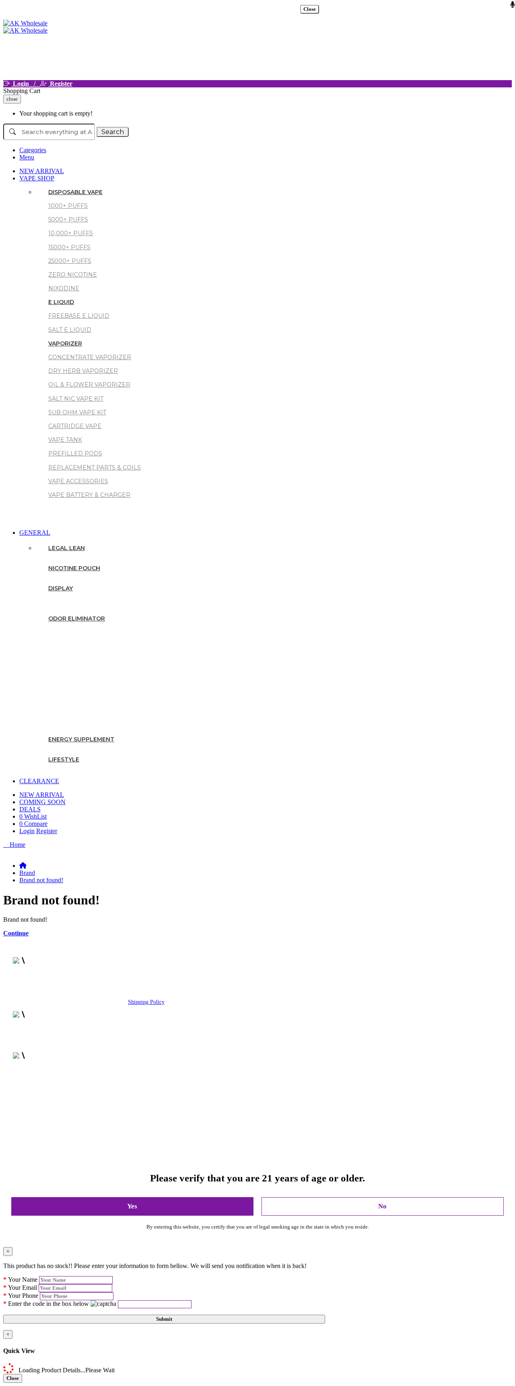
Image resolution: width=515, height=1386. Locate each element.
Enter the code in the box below (48, 1303)
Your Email (22, 1287)
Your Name (22, 1279)
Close (309, 9)
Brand (27, 872)
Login (27, 830)
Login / (25, 83)
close (12, 99)
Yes (132, 1206)
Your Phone (23, 1295)
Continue (16, 933)
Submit (164, 1319)
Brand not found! (41, 880)
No (382, 1206)
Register (60, 83)
